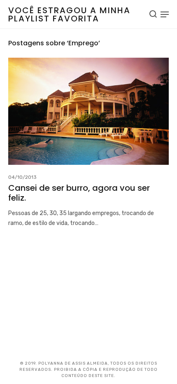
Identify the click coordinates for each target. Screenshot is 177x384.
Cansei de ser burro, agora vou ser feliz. (79, 193)
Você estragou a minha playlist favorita (69, 14)
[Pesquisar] (153, 14)
